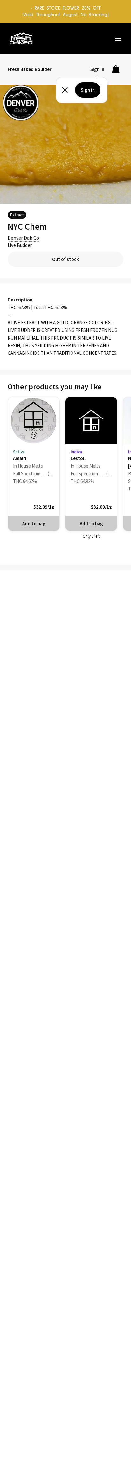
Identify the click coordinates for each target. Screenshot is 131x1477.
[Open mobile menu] (118, 38)
